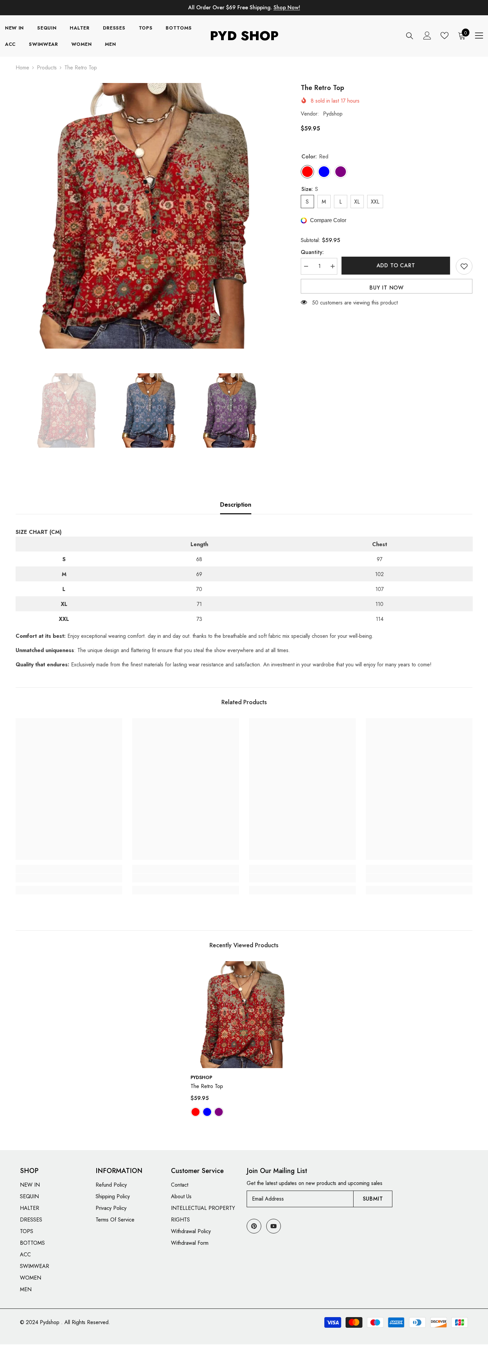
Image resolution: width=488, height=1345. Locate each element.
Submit (373, 1199)
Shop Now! (287, 7)
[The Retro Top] (244, 1014)
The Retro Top (207, 1086)
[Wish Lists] (444, 36)
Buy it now (386, 288)
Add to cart (396, 265)
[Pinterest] (254, 1226)
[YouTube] (273, 1226)
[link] (69, 878)
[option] (148, 216)
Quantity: (312, 252)
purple (219, 1112)
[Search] (409, 35)
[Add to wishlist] (464, 266)
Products (47, 67)
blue (207, 1112)
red (196, 1112)
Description (235, 504)
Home (22, 67)
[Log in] (427, 36)
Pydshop (333, 114)
